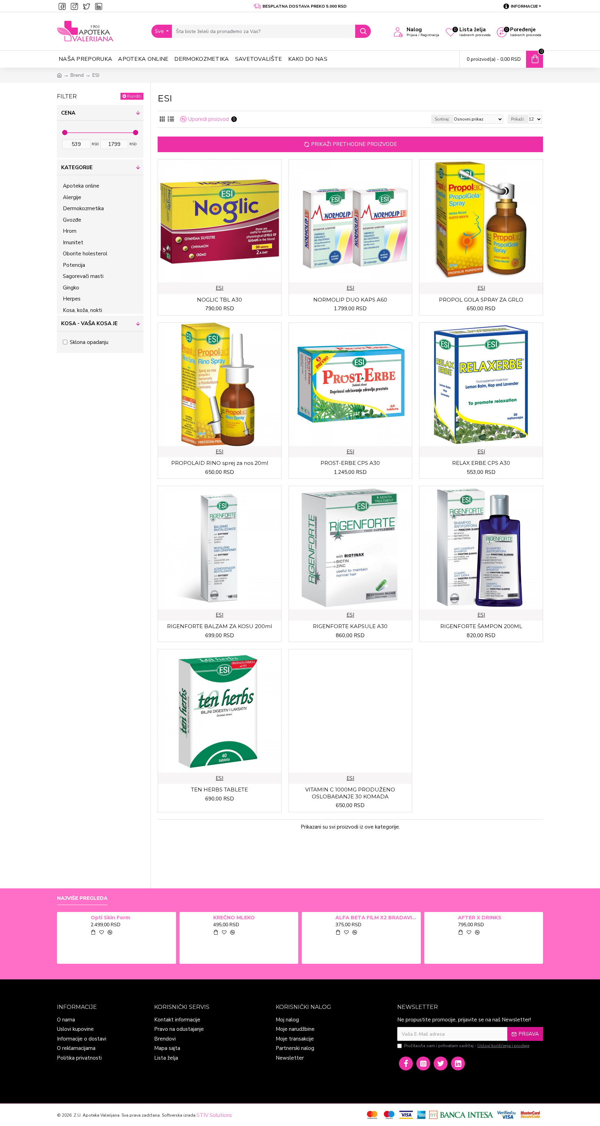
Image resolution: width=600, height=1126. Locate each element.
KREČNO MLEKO (234, 917)
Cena (68, 112)
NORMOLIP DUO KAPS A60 (350, 299)
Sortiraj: (442, 119)
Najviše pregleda (82, 898)
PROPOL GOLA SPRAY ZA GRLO (481, 299)
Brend (77, 75)
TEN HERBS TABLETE (219, 789)
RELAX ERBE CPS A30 (481, 463)
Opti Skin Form (110, 917)
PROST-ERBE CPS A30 (350, 463)
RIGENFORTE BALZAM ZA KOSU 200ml (219, 626)
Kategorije (77, 167)
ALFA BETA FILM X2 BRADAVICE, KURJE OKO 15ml (376, 917)
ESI (219, 288)
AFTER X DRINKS (479, 917)
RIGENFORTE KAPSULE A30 (350, 626)
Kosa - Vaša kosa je (89, 323)
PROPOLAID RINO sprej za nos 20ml (219, 463)
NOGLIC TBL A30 (219, 299)
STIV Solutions (214, 1115)
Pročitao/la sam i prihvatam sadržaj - (466, 1046)
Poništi (134, 96)
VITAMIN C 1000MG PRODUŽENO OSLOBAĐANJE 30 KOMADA (350, 793)
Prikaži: (518, 119)
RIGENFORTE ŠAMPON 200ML (481, 626)
